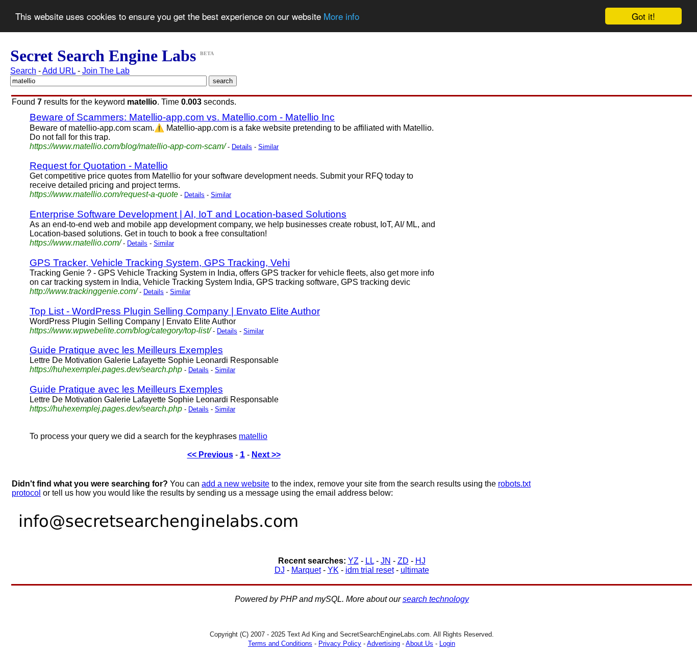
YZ (353, 560)
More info (341, 16)
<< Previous (210, 454)
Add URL (59, 70)
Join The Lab (106, 70)
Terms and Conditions (280, 643)
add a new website (235, 483)
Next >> (266, 454)
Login (447, 643)
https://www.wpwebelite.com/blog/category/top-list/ (120, 330)
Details (242, 147)
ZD (403, 560)
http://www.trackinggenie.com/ (83, 291)
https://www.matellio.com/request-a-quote (104, 194)
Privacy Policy (339, 643)
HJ (420, 560)
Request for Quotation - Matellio (99, 165)
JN (386, 560)
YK (333, 570)
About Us (419, 643)
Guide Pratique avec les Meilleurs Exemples (126, 350)
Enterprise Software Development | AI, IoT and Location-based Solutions (188, 214)
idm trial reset (369, 570)
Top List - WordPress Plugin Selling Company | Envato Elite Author (175, 311)
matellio (253, 436)
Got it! (643, 16)
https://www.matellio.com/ (75, 242)
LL (369, 560)
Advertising (383, 643)
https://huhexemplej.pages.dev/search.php (106, 408)
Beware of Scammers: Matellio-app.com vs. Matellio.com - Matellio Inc (182, 117)
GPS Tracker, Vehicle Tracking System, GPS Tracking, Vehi (160, 262)
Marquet (306, 570)
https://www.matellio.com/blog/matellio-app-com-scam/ (128, 146)
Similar (268, 147)
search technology (436, 599)
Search (23, 70)
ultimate (415, 570)
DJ (280, 570)
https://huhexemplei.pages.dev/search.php (106, 369)
